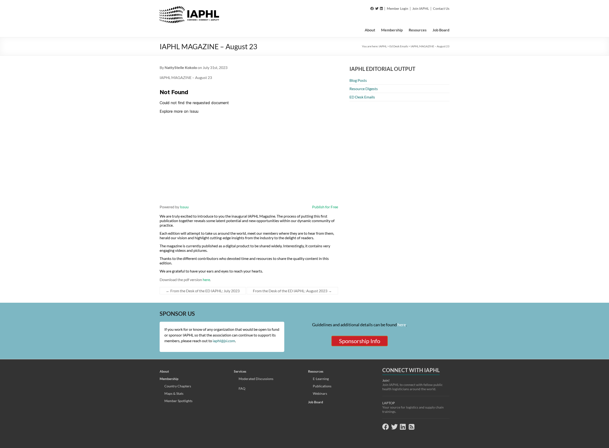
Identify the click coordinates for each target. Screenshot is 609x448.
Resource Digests (363, 88)
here (206, 279)
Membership (392, 30)
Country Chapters (177, 386)
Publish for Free (325, 207)
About (370, 30)
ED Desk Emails (362, 97)
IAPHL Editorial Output (382, 69)
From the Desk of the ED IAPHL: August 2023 (292, 290)
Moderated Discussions (256, 379)
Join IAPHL (420, 8)
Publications (322, 386)
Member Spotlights (178, 401)
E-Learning (321, 379)
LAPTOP (388, 403)
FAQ (242, 388)
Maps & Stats (173, 393)
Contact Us (441, 8)
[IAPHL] (189, 8)
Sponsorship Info (359, 340)
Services (240, 371)
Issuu (184, 207)
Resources (418, 30)
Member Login (397, 8)
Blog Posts (358, 80)
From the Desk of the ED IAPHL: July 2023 (203, 290)
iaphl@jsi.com (224, 340)
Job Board (440, 30)
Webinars (320, 393)
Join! (386, 380)
